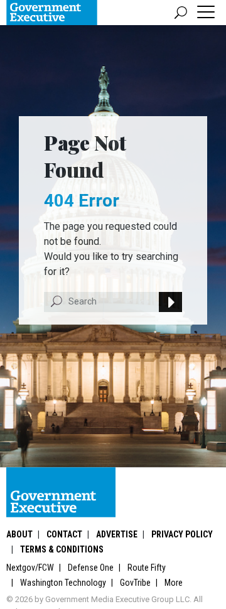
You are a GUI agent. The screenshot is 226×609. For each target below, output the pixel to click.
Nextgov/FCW (30, 568)
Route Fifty (146, 568)
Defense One (91, 568)
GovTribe (135, 583)
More (173, 583)
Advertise (116, 534)
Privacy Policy (182, 534)
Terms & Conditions (62, 549)
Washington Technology (63, 583)
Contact (64, 534)
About (19, 534)
